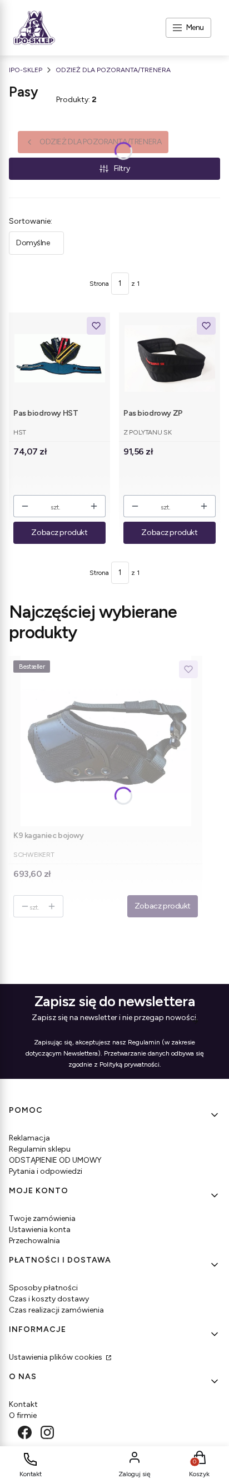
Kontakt (23, 1404)
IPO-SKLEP (25, 70)
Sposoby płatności (43, 1288)
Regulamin (144, 1042)
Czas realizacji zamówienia (56, 1310)
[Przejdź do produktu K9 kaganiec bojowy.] (105, 741)
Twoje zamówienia (42, 1218)
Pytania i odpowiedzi (45, 1171)
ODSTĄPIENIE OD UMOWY (55, 1160)
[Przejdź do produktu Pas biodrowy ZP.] (170, 358)
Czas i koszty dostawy (49, 1299)
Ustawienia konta (40, 1229)
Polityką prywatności (129, 1064)
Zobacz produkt (59, 532)
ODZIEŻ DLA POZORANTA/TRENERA (113, 70)
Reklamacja (29, 1138)
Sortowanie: (30, 221)
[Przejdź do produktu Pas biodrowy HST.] (60, 358)
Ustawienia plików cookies (56, 1357)
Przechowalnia (34, 1240)
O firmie (23, 1415)
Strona (99, 283)
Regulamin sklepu (40, 1149)
